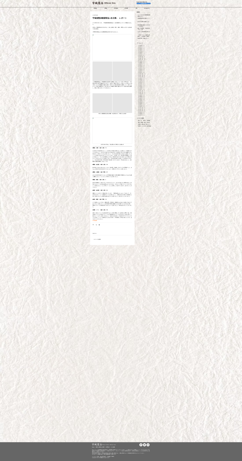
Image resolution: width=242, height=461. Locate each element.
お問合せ (108, 447)
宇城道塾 (148, 120)
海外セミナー (148, 124)
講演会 (144, 120)
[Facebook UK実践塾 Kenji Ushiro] (140, 444)
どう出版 (113, 447)
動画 (145, 122)
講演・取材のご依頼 (100, 447)
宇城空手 (148, 122)
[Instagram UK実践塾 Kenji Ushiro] (148, 444)
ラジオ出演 (143, 126)
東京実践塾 (149, 126)
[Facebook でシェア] (93, 224)
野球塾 (139, 126)
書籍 (139, 122)
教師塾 (142, 122)
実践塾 (139, 124)
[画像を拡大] (102, 71)
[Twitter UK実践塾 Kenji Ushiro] (144, 444)
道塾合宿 (143, 124)
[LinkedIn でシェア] (99, 224)
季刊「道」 (140, 120)
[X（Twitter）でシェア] (96, 224)
